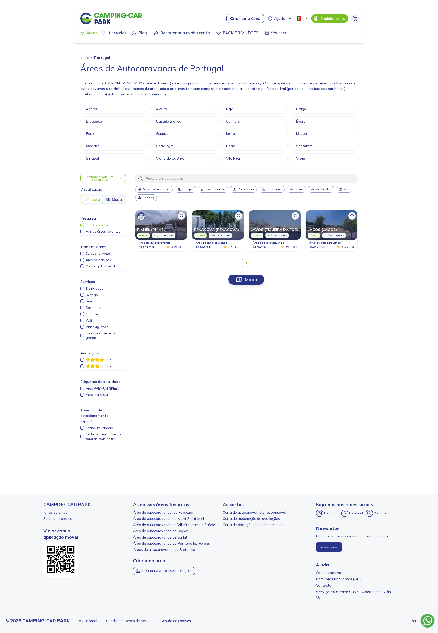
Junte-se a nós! (55, 512)
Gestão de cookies (175, 620)
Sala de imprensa (57, 518)
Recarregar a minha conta (185, 32)
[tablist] (103, 199)
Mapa (251, 279)
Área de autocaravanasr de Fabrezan (163, 512)
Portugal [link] (102, 57)
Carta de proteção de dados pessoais (253, 524)
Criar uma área (245, 18)
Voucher (278, 32)
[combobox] (302, 18)
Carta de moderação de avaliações (251, 518)
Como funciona (328, 572)
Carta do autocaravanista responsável (254, 512)
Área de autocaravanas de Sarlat (160, 537)
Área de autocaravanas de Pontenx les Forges (171, 543)
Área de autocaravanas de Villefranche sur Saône (174, 524)
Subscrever (329, 547)
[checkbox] (82, 225)
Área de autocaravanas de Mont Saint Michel (170, 518)
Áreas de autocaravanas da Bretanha (164, 549)
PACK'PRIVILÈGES (240, 32)
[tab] (92, 199)
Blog (142, 32)
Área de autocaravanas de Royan (160, 530)
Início (84, 57)
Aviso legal (88, 620)
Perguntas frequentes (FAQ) (339, 579)
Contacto (323, 585)
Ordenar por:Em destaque (99, 178)
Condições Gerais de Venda (128, 620)
